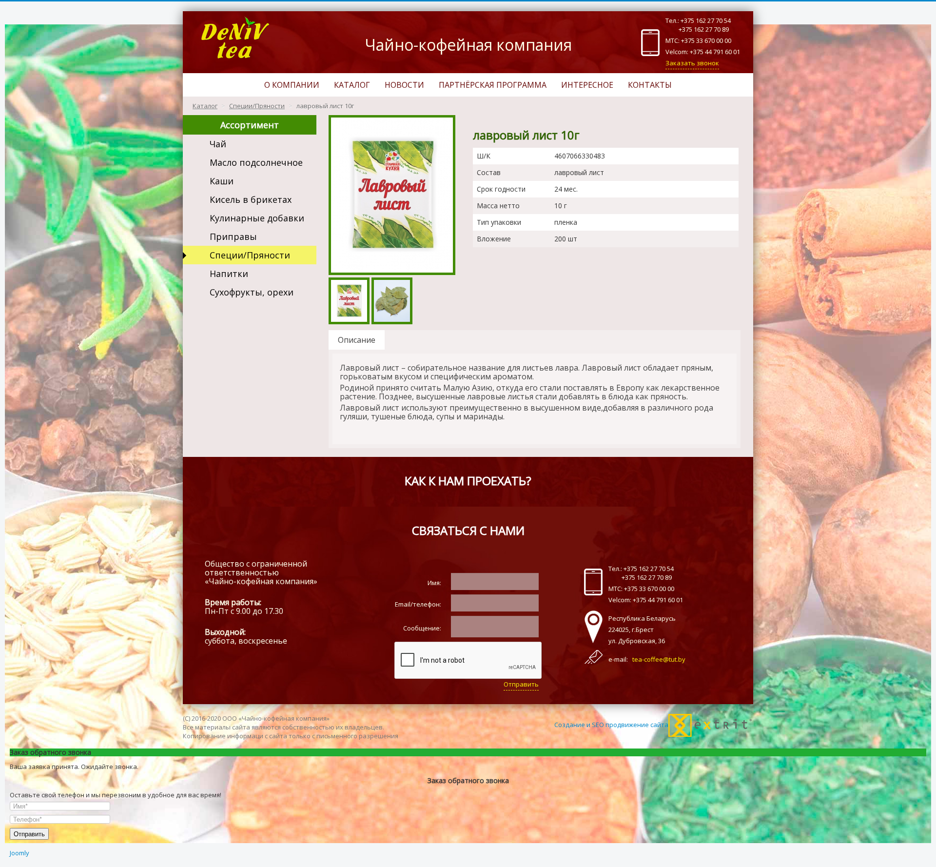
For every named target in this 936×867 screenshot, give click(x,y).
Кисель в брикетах (251, 199)
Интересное (587, 84)
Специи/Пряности (250, 255)
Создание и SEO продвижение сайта (611, 724)
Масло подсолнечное (256, 162)
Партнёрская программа (492, 84)
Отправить (521, 684)
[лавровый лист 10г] (392, 194)
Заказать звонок (692, 63)
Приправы (233, 236)
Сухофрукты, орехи (251, 292)
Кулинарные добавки (257, 218)
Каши (222, 181)
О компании (291, 84)
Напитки (229, 273)
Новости (404, 84)
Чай (218, 144)
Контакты (650, 84)
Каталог (352, 84)
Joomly (19, 852)
